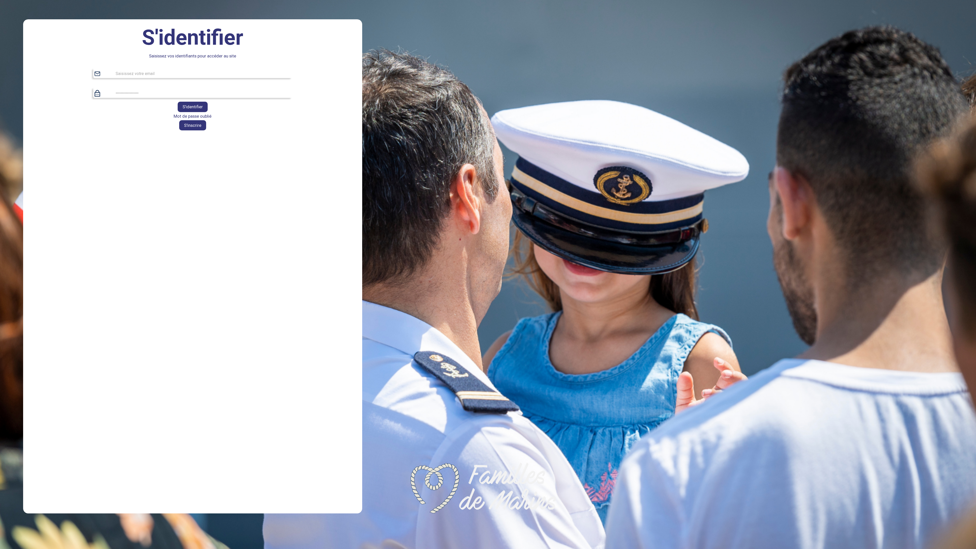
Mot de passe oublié (192, 116)
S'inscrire (192, 125)
